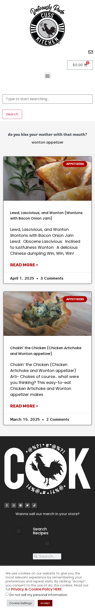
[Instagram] (13, 505)
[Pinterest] (20, 505)
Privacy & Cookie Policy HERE (36, 589)
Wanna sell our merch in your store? (47, 513)
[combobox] (47, 99)
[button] (47, 75)
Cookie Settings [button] (20, 603)
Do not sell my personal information (38, 595)
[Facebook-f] (6, 505)
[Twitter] (27, 505)
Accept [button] (45, 603)
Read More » (24, 264)
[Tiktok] (34, 505)
